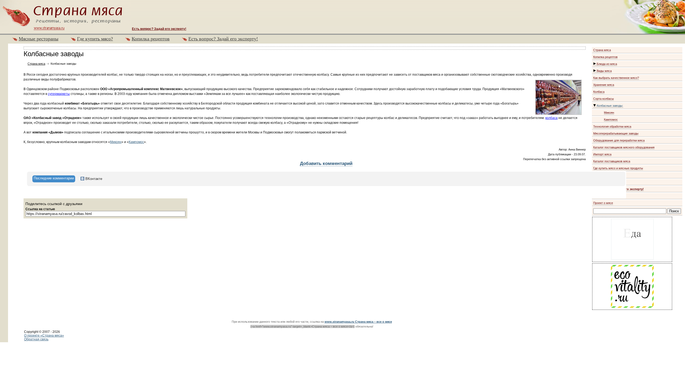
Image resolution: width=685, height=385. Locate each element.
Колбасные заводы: (609, 105)
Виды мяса (604, 70)
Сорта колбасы (603, 98)
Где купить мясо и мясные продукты (618, 168)
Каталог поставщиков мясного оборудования (623, 147)
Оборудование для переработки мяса (619, 140)
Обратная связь (36, 339)
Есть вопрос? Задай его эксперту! (223, 38)
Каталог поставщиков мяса (611, 161)
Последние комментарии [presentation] (54, 178)
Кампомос (611, 119)
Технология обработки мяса (612, 126)
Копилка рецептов (151, 38)
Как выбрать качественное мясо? (616, 77)
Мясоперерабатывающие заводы (615, 133)
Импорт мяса (602, 154)
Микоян (609, 112)
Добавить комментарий (326, 163)
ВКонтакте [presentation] (93, 179)
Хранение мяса (603, 84)
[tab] (53, 178)
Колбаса (598, 91)
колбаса (551, 118)
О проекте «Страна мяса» (44, 335)
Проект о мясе (603, 203)
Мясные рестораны (38, 38)
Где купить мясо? (95, 38)
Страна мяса (602, 50)
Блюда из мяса (606, 64)
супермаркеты (59, 94)
